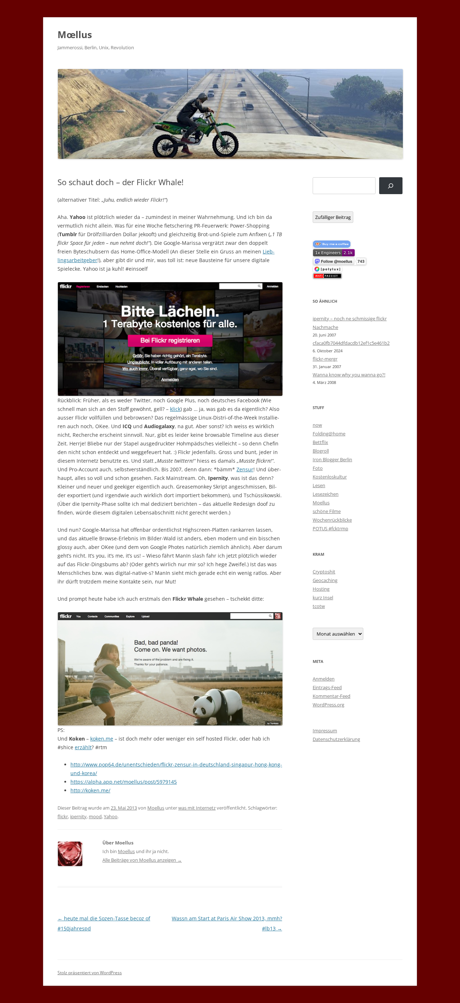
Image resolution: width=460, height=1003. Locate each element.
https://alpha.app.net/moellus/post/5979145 (123, 781)
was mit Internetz (197, 808)
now (317, 425)
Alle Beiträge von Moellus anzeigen (142, 860)
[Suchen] (390, 185)
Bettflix (320, 442)
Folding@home (329, 433)
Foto (318, 468)
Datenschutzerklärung (336, 739)
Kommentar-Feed (331, 696)
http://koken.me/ (90, 790)
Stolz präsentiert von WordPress (90, 973)
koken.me (101, 738)
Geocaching (325, 580)
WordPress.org (328, 704)
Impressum (325, 730)
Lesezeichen (326, 494)
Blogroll (321, 451)
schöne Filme (327, 511)
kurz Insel (323, 597)
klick (175, 409)
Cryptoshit (324, 571)
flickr (63, 816)
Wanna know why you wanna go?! (349, 374)
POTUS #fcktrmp (330, 528)
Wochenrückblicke (332, 520)
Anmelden (324, 678)
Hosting (321, 589)
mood (95, 816)
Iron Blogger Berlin (332, 459)
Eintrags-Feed (327, 687)
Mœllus (75, 34)
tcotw (319, 606)
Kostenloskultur (330, 476)
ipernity (78, 816)
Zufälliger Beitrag (333, 217)
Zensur (244, 469)
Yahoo (111, 816)
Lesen (319, 485)
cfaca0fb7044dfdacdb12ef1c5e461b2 (351, 343)
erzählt (83, 747)
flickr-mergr (325, 359)
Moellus (155, 808)
